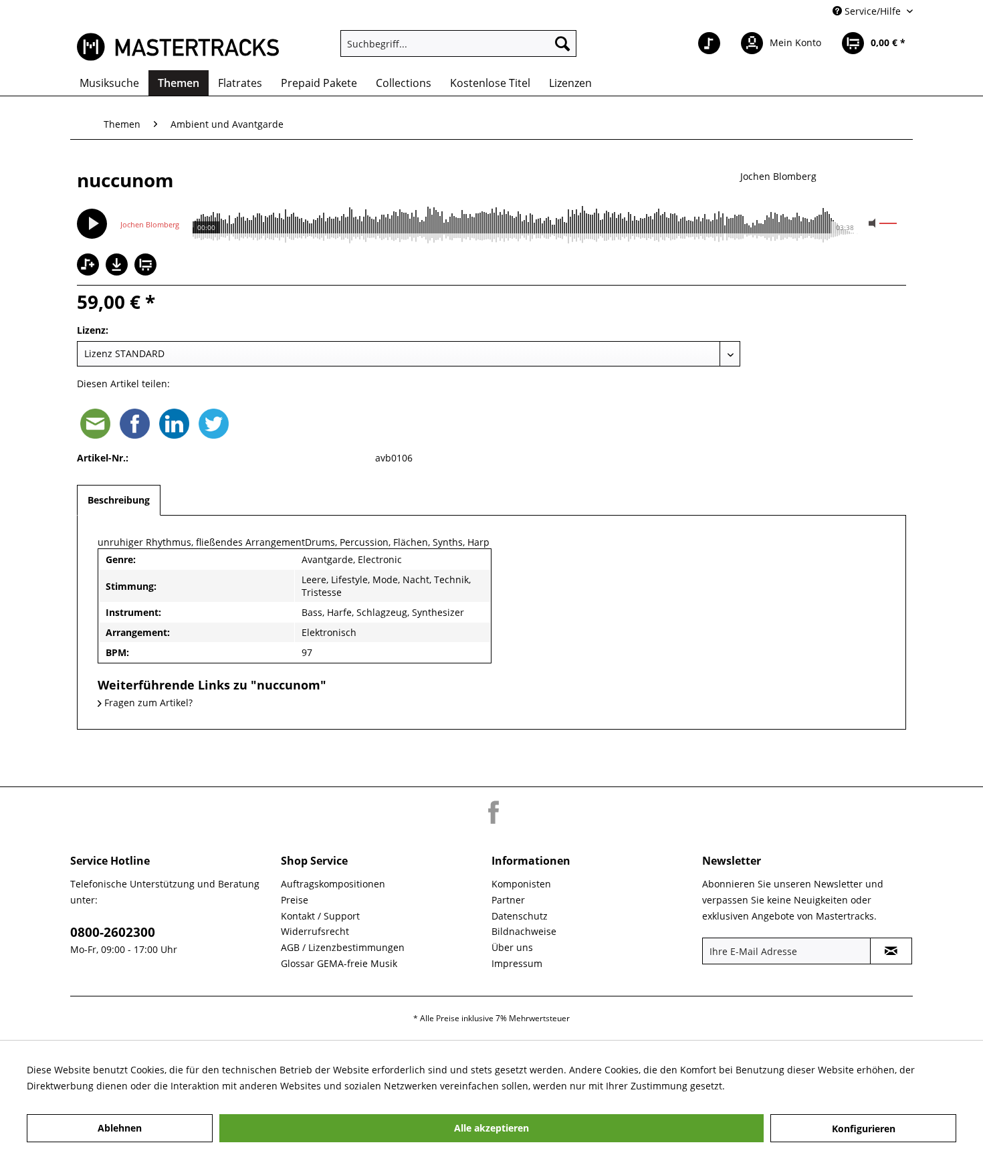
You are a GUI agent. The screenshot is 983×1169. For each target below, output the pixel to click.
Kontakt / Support (320, 916)
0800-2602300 (112, 932)
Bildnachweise (524, 931)
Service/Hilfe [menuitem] (872, 11)
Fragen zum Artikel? (147, 702)
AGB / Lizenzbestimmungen (343, 947)
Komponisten (521, 883)
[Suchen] (562, 43)
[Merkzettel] (709, 43)
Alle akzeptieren (491, 1128)
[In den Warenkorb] (147, 265)
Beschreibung (119, 500)
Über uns (512, 947)
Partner (508, 899)
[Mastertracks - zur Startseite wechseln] (178, 47)
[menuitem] (458, 43)
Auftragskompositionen (333, 883)
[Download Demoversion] (118, 271)
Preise (294, 899)
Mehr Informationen (773, 1085)
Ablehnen (120, 1128)
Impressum (517, 963)
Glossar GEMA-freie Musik (339, 963)
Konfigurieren (863, 1128)
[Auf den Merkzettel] (89, 265)
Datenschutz (520, 916)
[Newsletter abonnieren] (891, 951)
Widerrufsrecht (315, 931)
